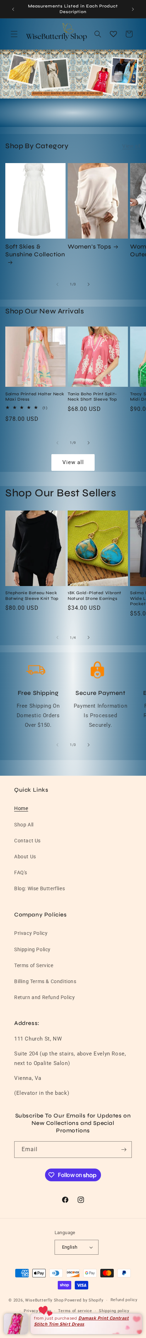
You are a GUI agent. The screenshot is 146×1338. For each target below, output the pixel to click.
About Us (25, 856)
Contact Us (27, 840)
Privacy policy (37, 1311)
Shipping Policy (32, 949)
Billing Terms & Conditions (45, 981)
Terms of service (75, 1311)
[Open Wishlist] (113, 34)
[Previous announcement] (13, 9)
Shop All (24, 824)
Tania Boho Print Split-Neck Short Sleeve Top (92, 396)
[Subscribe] (123, 1149)
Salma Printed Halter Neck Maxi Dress (34, 396)
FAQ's (20, 872)
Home (21, 808)
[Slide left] (57, 284)
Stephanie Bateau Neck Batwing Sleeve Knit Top (31, 595)
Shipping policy (114, 1311)
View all (131, 146)
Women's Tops (89, 246)
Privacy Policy (30, 933)
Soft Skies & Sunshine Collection (35, 250)
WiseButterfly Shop (44, 1300)
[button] (14, 34)
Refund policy (124, 1300)
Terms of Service (34, 965)
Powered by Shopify (83, 1300)
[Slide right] (88, 284)
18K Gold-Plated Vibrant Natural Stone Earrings (95, 595)
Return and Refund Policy (44, 997)
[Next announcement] (133, 9)
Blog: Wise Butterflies (39, 888)
